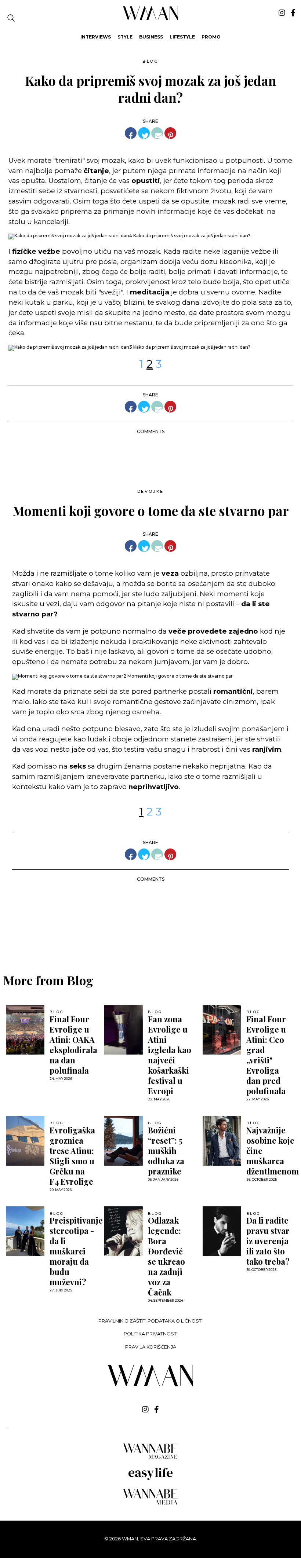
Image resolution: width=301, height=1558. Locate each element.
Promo (211, 37)
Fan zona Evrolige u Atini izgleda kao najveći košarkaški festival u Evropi (169, 1055)
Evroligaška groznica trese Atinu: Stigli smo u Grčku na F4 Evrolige (72, 1156)
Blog (150, 61)
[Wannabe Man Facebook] (293, 12)
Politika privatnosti (151, 1334)
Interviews (95, 37)
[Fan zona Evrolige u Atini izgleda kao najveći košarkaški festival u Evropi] (123, 1030)
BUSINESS (151, 37)
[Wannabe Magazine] (150, 1458)
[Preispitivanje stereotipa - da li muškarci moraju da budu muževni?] (25, 1231)
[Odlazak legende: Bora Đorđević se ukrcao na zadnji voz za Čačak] (123, 1231)
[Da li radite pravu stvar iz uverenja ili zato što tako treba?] (222, 1231)
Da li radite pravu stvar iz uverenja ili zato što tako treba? (268, 1240)
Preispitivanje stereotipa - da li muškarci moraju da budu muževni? (76, 1251)
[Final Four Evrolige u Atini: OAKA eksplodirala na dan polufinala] (25, 1030)
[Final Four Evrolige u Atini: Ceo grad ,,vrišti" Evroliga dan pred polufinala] (222, 1030)
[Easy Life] (150, 1478)
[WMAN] (151, 19)
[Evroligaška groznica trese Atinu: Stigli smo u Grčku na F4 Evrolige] (25, 1141)
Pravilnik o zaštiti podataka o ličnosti (150, 1321)
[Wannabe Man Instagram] (282, 12)
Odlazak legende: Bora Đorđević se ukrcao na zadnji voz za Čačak (166, 1256)
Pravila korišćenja (150, 1347)
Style (125, 37)
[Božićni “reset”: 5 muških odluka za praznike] (123, 1141)
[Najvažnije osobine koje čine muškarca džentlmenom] (222, 1141)
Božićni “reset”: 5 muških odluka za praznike (166, 1150)
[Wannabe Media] (150, 1503)
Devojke (150, 491)
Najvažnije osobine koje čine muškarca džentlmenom (272, 1150)
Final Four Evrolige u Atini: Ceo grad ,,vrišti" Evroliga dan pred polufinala (266, 1055)
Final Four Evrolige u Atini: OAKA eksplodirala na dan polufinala (73, 1044)
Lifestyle (182, 37)
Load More (150, 936)
